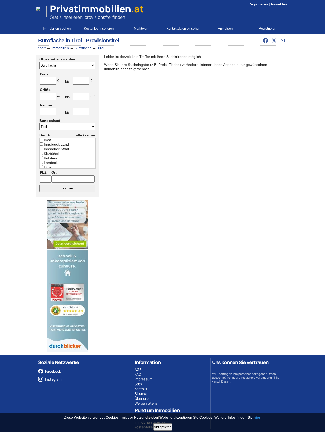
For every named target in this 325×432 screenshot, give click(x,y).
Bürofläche (83, 48)
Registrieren (258, 4)
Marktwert (141, 28)
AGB (138, 369)
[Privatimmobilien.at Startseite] (41, 11)
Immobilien (60, 48)
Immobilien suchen (57, 28)
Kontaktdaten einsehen (183, 28)
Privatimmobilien (97, 8)
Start (42, 48)
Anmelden (279, 4)
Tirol (100, 48)
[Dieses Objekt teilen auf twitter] (274, 40)
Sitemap (141, 393)
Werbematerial (146, 403)
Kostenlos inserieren (99, 28)
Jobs (138, 383)
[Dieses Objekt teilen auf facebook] (265, 40)
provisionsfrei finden (105, 17)
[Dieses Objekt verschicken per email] (282, 40)
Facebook (53, 371)
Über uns (142, 398)
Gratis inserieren (66, 17)
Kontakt (141, 388)
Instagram (53, 379)
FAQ (138, 374)
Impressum (143, 379)
